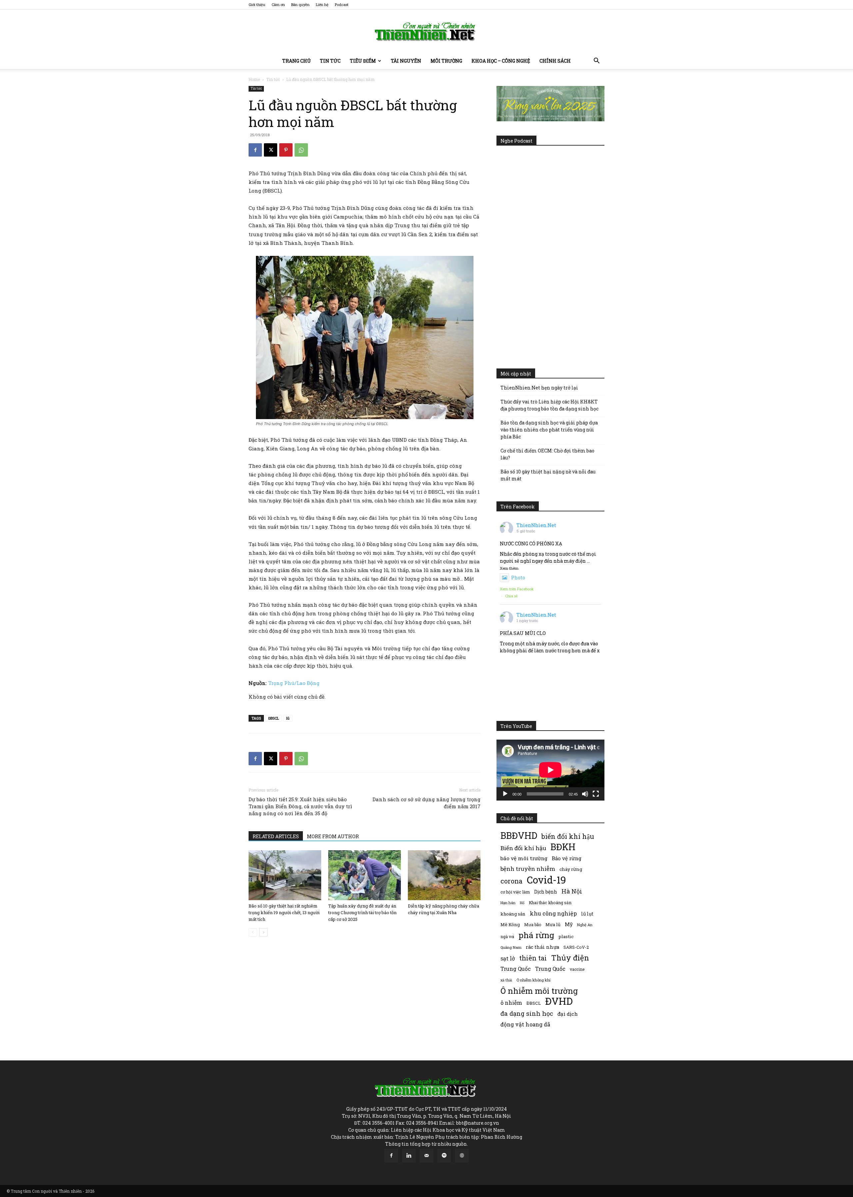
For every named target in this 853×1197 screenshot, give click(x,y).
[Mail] (426, 1155)
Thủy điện (570, 957)
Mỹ (569, 924)
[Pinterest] (286, 150)
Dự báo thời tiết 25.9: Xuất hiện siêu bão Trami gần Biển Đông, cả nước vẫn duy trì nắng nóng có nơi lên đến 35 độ (300, 806)
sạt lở (507, 958)
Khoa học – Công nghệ (500, 61)
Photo (518, 577)
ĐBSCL (273, 718)
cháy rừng (570, 869)
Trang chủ (296, 61)
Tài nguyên (406, 61)
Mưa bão (532, 924)
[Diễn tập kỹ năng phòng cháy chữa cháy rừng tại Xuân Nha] (444, 875)
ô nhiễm (511, 1002)
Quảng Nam (510, 947)
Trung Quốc (515, 968)
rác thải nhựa (542, 947)
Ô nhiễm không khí (533, 979)
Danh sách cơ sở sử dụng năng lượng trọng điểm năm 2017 (426, 803)
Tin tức (330, 61)
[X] (270, 150)
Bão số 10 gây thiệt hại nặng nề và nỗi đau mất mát (547, 475)
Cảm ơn (278, 4)
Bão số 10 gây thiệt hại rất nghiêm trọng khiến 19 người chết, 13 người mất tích (284, 912)
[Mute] (585, 794)
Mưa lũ (552, 924)
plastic (565, 936)
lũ (288, 718)
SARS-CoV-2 (576, 947)
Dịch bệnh (545, 892)
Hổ (522, 902)
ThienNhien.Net (536, 525)
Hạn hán (507, 902)
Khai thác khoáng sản (550, 902)
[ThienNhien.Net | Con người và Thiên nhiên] (426, 32)
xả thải (506, 980)
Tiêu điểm (363, 61)
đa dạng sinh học (526, 1013)
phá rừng (536, 934)
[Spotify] (444, 1155)
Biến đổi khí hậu (523, 848)
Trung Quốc (550, 968)
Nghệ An (584, 924)
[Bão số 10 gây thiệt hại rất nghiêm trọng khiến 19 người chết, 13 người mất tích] (285, 875)
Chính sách (555, 61)
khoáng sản (512, 914)
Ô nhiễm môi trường (539, 990)
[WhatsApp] (301, 150)
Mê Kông (510, 924)
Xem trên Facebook (517, 588)
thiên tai (533, 957)
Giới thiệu (257, 4)
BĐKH (562, 846)
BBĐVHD (518, 835)
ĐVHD (559, 1000)
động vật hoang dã (525, 1024)
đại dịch (567, 1013)
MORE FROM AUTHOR (333, 836)
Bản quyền (300, 4)
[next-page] (263, 932)
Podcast (342, 4)
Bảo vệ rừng (566, 858)
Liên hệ (322, 4)
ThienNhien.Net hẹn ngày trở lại (539, 387)
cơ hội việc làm (515, 892)
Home (254, 79)
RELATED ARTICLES (276, 836)
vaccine (577, 969)
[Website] (461, 1155)
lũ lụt (587, 913)
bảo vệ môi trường (523, 858)
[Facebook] (255, 150)
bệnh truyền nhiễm (527, 868)
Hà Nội (571, 891)
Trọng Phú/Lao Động (294, 683)
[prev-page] (253, 932)
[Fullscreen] (595, 794)
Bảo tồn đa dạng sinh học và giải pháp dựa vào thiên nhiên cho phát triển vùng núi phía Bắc (549, 429)
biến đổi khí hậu (567, 836)
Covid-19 (546, 879)
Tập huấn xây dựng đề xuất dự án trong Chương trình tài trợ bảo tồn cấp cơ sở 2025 (362, 912)
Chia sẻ (511, 595)
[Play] (505, 794)
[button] (596, 61)
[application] (550, 770)
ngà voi (507, 936)
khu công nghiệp (553, 913)
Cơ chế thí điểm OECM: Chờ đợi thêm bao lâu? (547, 454)
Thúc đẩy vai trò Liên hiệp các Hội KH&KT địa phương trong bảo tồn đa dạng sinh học (549, 405)
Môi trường (446, 61)
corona (511, 881)
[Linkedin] (409, 1155)
